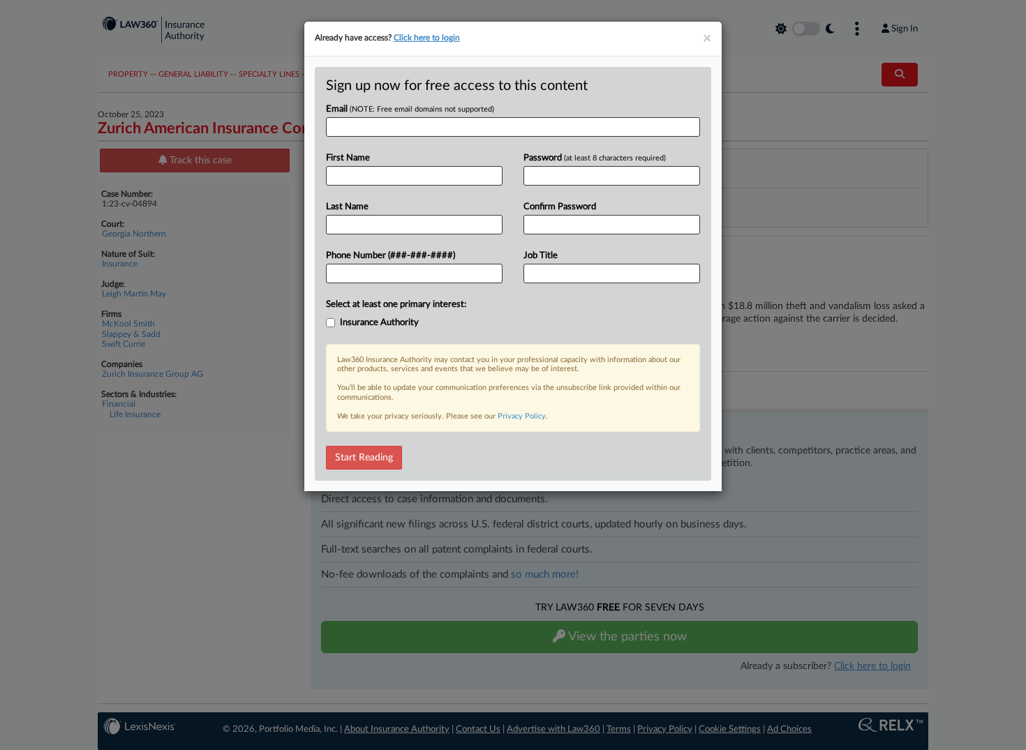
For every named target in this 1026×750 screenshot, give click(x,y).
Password (594, 158)
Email (410, 109)
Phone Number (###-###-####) (390, 255)
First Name (348, 158)
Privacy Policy (522, 416)
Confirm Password (559, 206)
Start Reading (364, 458)
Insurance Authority (379, 322)
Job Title (540, 255)
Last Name (347, 206)
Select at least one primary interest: (396, 304)
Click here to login (427, 37)
